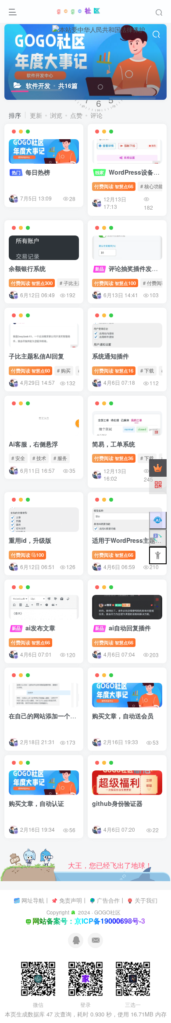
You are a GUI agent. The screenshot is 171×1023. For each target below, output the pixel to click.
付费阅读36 (113, 457)
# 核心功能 (152, 186)
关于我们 (146, 900)
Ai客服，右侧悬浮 (33, 443)
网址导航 (32, 900)
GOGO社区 (107, 912)
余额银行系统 (27, 268)
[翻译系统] (158, 538)
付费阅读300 (32, 282)
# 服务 (60, 457)
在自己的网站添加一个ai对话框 (51, 715)
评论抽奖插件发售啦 (129, 268)
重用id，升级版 (30, 540)
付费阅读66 (113, 186)
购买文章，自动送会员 (122, 715)
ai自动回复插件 (123, 627)
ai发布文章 (33, 627)
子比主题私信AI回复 (36, 356)
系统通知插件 (110, 356)
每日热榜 (31, 172)
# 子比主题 (71, 282)
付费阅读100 (115, 282)
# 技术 (39, 457)
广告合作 (108, 900)
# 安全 (18, 457)
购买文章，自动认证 (36, 803)
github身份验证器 (117, 803)
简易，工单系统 (113, 443)
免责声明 (70, 900)
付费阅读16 (113, 370)
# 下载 (147, 370)
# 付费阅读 (154, 282)
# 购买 (64, 370)
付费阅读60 (30, 370)
